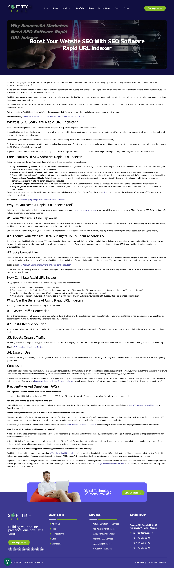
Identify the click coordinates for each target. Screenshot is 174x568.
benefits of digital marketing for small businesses (54, 381)
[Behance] (28, 549)
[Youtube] (42, 549)
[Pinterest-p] (33, 549)
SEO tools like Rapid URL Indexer (62, 453)
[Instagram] (15, 549)
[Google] (37, 549)
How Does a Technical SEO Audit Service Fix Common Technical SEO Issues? (54, 116)
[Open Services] (71, 8)
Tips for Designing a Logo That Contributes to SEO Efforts (41, 200)
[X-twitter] (19, 549)
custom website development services (80, 425)
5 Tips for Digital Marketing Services (28, 347)
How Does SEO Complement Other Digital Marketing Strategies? (44, 265)
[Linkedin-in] (24, 549)
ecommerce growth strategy (84, 210)
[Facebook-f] (10, 549)
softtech (105, 192)
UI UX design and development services (108, 463)
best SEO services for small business (143, 405)
